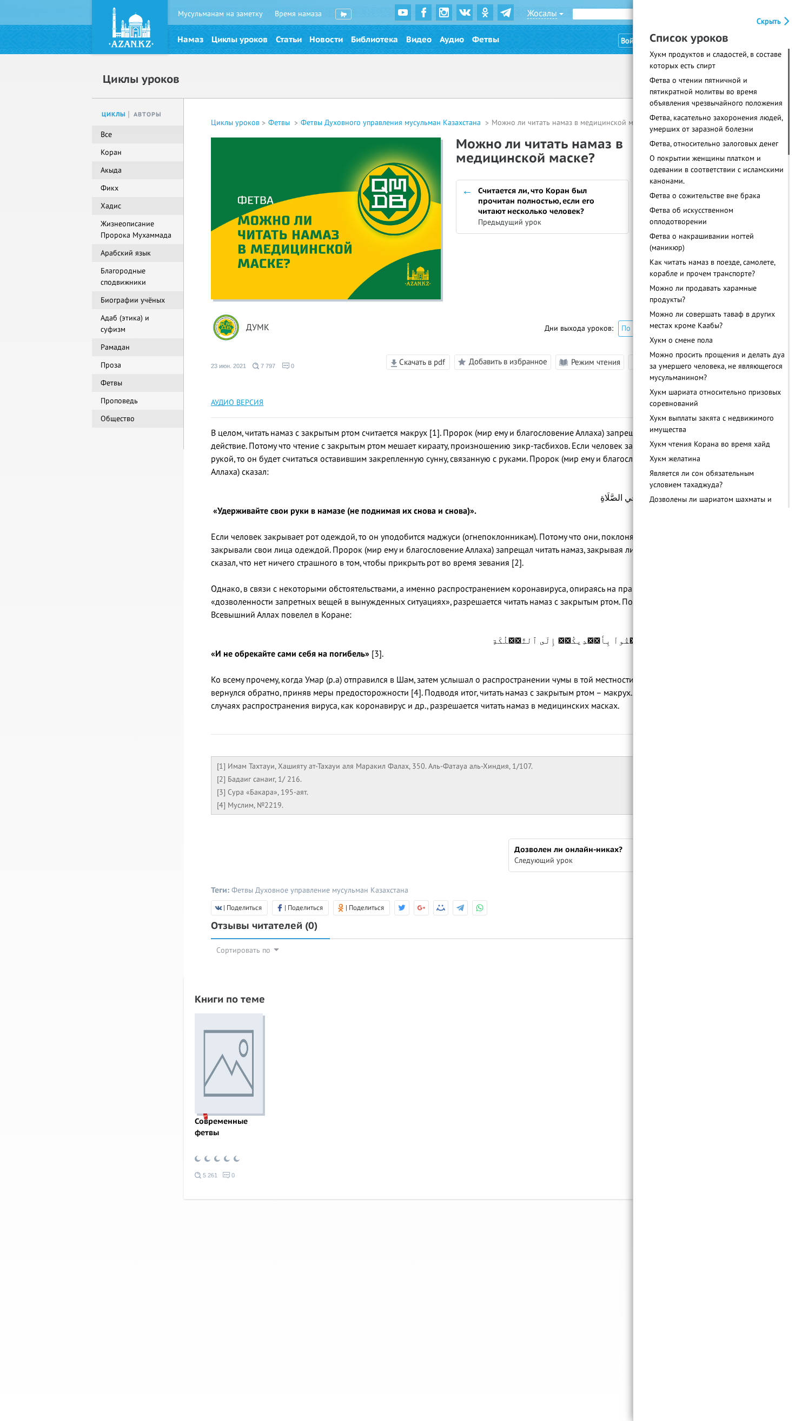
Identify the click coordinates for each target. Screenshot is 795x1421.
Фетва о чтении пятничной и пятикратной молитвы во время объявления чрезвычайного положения (716, 92)
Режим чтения (594, 362)
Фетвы (485, 39)
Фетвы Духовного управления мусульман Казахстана (392, 122)
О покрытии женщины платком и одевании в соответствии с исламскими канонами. (717, 170)
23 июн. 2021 (228, 366)
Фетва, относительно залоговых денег (714, 143)
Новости (326, 39)
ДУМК (257, 327)
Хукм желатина (675, 458)
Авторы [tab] (148, 114)
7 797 (267, 366)
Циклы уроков (239, 39)
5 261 (209, 1175)
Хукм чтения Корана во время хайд (710, 444)
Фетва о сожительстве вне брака (705, 195)
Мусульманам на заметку (220, 13)
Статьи (289, 39)
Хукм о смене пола (681, 340)
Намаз (190, 39)
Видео (419, 39)
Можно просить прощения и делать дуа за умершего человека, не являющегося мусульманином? (717, 366)
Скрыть (770, 21)
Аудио (452, 39)
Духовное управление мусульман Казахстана (331, 890)
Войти (631, 40)
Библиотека (374, 39)
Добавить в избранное (508, 361)
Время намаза (298, 13)
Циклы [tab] (114, 114)
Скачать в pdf (421, 362)
